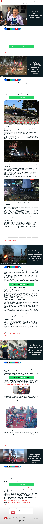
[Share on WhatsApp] (11, 29)
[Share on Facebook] (5, 29)
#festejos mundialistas (7, 238)
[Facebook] (33, 518)
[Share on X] (8, 29)
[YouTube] (37, 518)
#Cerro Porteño (14, 502)
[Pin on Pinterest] (16, 29)
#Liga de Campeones (29, 332)
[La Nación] (4, 1)
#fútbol (35, 332)
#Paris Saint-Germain (22, 332)
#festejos (14, 332)
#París (11, 332)
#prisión (18, 502)
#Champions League (15, 333)
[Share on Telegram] (13, 29)
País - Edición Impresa (35, 11)
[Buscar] (41, 1)
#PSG (33, 332)
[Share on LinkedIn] (19, 29)
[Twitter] (34, 518)
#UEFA (19, 333)
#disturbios (17, 332)
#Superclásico (29, 502)
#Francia (9, 332)
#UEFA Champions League (7, 333)
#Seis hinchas (9, 502)
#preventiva (21, 502)
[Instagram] (36, 518)
